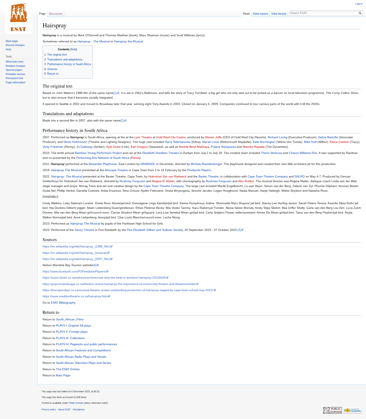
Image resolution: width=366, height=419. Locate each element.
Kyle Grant (113, 146)
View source (260, 13)
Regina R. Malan (163, 181)
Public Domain (76, 403)
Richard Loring (277, 137)
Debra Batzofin (328, 137)
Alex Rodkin (246, 181)
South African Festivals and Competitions (83, 350)
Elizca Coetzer (339, 142)
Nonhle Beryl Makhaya (194, 146)
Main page (12, 41)
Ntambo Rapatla (254, 146)
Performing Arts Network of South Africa (102, 157)
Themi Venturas (271, 153)
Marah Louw (210, 142)
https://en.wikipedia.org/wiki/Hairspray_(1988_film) (76, 246)
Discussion (55, 13)
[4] (94, 265)
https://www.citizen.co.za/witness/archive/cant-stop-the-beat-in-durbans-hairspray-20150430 (104, 277)
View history (278, 13)
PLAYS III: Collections (70, 338)
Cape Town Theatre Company (268, 176)
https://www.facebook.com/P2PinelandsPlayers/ (74, 271)
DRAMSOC (147, 164)
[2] (122, 120)
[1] (115, 93)
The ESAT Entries (68, 369)
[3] (239, 230)
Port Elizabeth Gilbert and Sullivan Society (155, 230)
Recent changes (15, 45)
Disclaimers (79, 409)
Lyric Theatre (143, 137)
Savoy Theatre (84, 230)
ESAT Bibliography (63, 302)
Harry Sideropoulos (178, 142)
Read (246, 13)
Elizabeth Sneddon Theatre (160, 153)
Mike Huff (310, 142)
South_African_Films (70, 319)
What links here (15, 61)
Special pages (14, 69)
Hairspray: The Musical (66, 176)
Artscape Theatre (116, 170)
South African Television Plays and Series (83, 363)
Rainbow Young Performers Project (98, 153)
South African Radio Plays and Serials (81, 356)
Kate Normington (264, 142)
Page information (15, 82)
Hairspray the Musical (128, 41)
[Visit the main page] (19, 17)
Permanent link (14, 78)
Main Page (63, 375)
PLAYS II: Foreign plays (71, 331)
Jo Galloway (84, 146)
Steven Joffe (213, 137)
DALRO (300, 176)
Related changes (15, 65)
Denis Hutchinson (75, 142)
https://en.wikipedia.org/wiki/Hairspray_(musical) (75, 252)
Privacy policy (49, 409)
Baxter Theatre (208, 176)
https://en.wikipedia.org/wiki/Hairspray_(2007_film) (76, 259)
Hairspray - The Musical (94, 41)
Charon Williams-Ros (303, 153)
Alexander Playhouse (103, 164)
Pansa (135, 157)
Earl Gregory (139, 146)
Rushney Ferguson (132, 181)
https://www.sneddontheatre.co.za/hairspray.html (75, 296)
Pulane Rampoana (223, 146)
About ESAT (64, 409)
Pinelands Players (199, 170)
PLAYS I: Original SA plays (73, 325)
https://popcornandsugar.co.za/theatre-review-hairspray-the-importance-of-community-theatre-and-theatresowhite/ (119, 284)
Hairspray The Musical (66, 170)
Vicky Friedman (53, 146)
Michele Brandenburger (206, 164)
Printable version (15, 74)
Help (8, 49)
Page (42, 13)
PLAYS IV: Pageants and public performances (86, 344)
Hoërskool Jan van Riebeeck (167, 176)
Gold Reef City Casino (171, 137)
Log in (359, 3)
